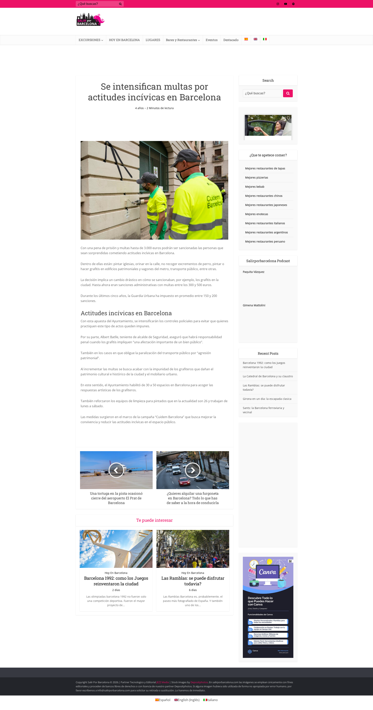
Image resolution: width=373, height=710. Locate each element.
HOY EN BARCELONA (124, 40)
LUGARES (153, 40)
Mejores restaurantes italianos (265, 223)
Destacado (231, 40)
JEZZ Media (162, 682)
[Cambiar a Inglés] (255, 39)
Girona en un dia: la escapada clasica (267, 399)
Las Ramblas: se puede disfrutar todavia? (192, 581)
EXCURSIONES (89, 40)
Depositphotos (199, 682)
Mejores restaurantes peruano (265, 241)
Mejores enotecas (256, 214)
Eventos (212, 40)
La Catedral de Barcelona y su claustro (268, 376)
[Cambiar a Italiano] (264, 39)
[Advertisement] (268, 484)
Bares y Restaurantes (181, 40)
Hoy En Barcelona (116, 573)
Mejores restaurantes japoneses (266, 205)
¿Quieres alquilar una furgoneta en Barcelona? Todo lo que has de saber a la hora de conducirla (182, 671)
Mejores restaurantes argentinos (266, 232)
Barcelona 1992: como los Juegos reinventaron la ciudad (116, 581)
